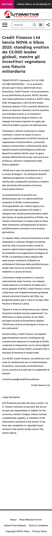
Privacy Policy (39, 531)
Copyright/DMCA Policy (17, 531)
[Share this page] (48, 24)
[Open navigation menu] (4, 24)
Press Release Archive (30, 519)
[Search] (34, 25)
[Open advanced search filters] (40, 25)
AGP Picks (7, 4)
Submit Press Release (15, 525)
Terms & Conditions (38, 525)
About (13, 519)
